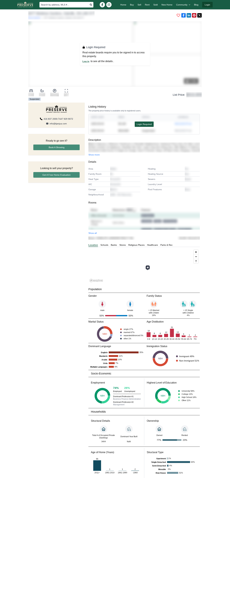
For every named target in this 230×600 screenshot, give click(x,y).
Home (123, 4)
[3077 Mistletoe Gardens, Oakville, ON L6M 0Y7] (148, 267)
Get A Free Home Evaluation (56, 175)
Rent (147, 4)
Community (181, 4)
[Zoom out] (196, 256)
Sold (155, 4)
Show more (94, 154)
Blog (196, 4)
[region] (144, 265)
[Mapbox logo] (96, 280)
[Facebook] (102, 4)
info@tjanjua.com (58, 123)
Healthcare (152, 245)
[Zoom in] (196, 252)
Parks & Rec (166, 245)
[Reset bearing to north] (196, 261)
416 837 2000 (50, 119)
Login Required (144, 124)
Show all (92, 233)
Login (207, 4)
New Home (166, 4)
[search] (91, 5)
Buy (132, 4)
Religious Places (136, 245)
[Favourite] (178, 15)
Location (93, 245)
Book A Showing (56, 147)
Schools (104, 245)
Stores (122, 245)
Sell (139, 4)
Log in (85, 61)
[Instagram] (109, 4)
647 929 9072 (66, 119)
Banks (114, 245)
